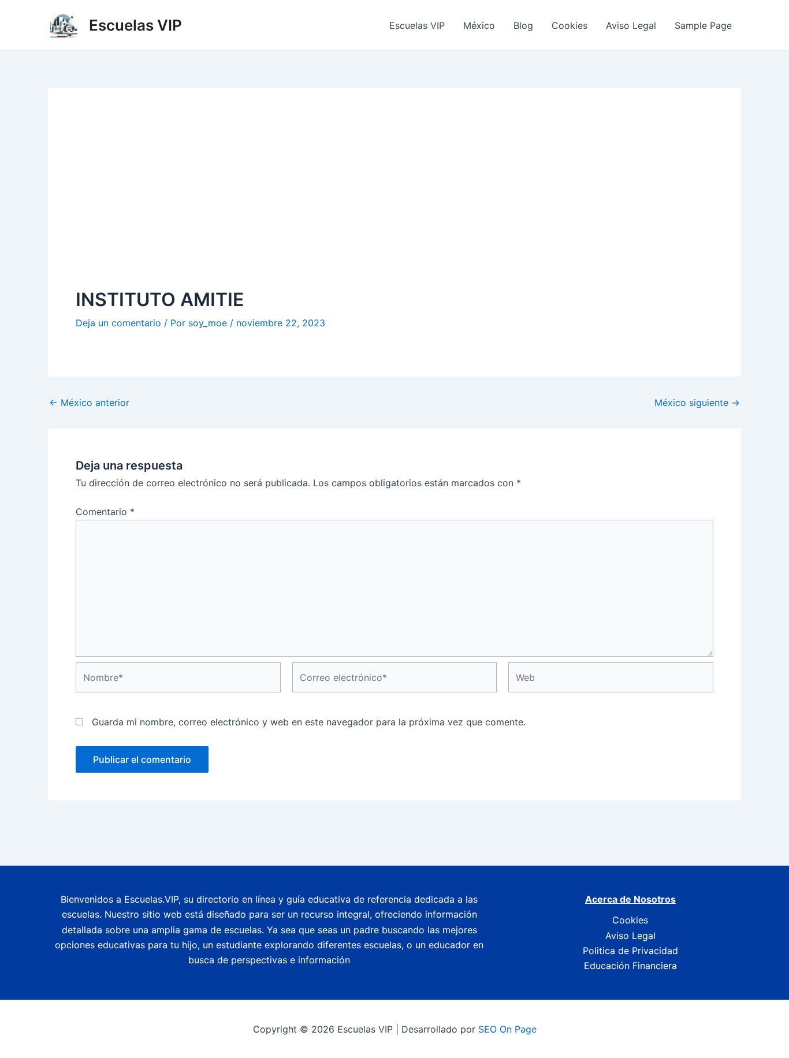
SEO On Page (507, 1029)
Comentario (105, 511)
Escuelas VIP (135, 25)
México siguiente (697, 402)
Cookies (569, 25)
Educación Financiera (630, 965)
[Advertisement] (394, 202)
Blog (523, 25)
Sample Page (703, 25)
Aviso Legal (631, 25)
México (479, 25)
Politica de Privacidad (630, 950)
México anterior (89, 402)
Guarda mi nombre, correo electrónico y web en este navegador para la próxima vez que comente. (309, 722)
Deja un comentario (118, 323)
